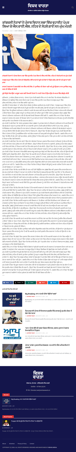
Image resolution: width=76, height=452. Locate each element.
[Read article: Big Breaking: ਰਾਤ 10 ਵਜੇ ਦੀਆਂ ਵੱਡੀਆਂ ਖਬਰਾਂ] (12, 300)
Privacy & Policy (22, 443)
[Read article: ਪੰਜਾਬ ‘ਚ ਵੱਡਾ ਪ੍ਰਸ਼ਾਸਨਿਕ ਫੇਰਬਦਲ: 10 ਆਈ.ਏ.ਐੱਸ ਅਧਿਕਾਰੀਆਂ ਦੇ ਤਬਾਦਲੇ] (12, 351)
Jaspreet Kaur (31, 296)
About (4, 443)
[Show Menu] (3, 7)
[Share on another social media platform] (72, 282)
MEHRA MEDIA (52, 447)
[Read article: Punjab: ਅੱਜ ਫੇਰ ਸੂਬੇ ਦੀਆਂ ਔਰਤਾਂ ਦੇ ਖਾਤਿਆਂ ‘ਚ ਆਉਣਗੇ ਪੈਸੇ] (6, 423)
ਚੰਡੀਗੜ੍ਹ (20, 31)
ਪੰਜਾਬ (24, 31)
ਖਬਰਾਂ (16, 31)
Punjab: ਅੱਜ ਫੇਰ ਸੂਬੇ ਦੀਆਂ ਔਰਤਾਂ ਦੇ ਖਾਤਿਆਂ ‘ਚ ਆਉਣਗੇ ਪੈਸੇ (26, 421)
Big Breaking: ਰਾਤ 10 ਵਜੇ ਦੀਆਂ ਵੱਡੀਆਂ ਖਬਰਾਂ (40, 294)
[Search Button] (73, 7)
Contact (32, 443)
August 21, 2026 (41, 296)
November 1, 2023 (7, 31)
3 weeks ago (6, 427)
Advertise (12, 443)
